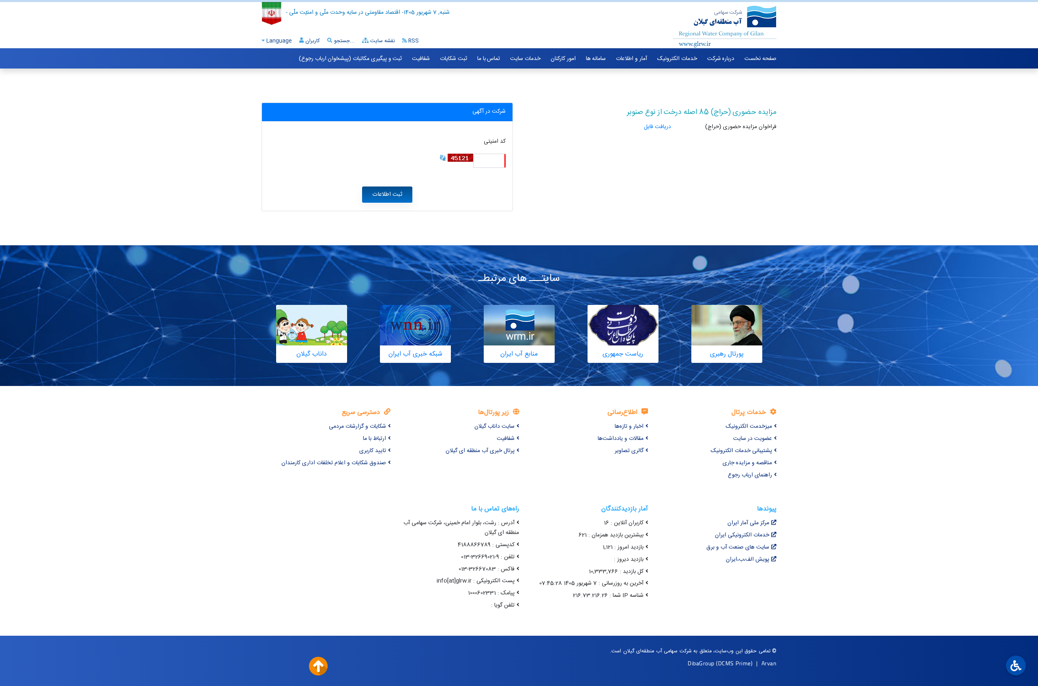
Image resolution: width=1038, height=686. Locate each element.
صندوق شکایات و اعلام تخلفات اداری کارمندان (333, 463)
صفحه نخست (760, 59)
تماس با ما (488, 59)
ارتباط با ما (374, 439)
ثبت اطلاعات (387, 194)
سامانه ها (596, 59)
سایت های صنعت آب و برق (737, 547)
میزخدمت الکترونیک (749, 426)
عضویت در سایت (752, 439)
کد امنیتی (495, 141)
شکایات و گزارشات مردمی (357, 426)
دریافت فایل (657, 127)
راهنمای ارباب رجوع (750, 475)
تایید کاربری (372, 451)
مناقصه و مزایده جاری (747, 463)
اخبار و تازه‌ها (629, 426)
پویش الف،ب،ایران (747, 559)
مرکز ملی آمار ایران (748, 523)
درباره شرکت (721, 59)
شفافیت (421, 59)
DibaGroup (701, 663)
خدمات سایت (525, 59)
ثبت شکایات (453, 59)
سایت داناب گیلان (494, 426)
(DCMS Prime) (734, 663)
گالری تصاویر (629, 451)
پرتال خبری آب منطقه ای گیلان (480, 451)
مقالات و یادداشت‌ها (620, 439)
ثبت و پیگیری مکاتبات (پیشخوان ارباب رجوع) (350, 59)
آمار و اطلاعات (631, 59)
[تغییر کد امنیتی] (443, 158)
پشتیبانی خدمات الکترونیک (741, 451)
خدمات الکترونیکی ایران (742, 535)
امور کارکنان (563, 59)
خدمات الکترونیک (677, 59)
